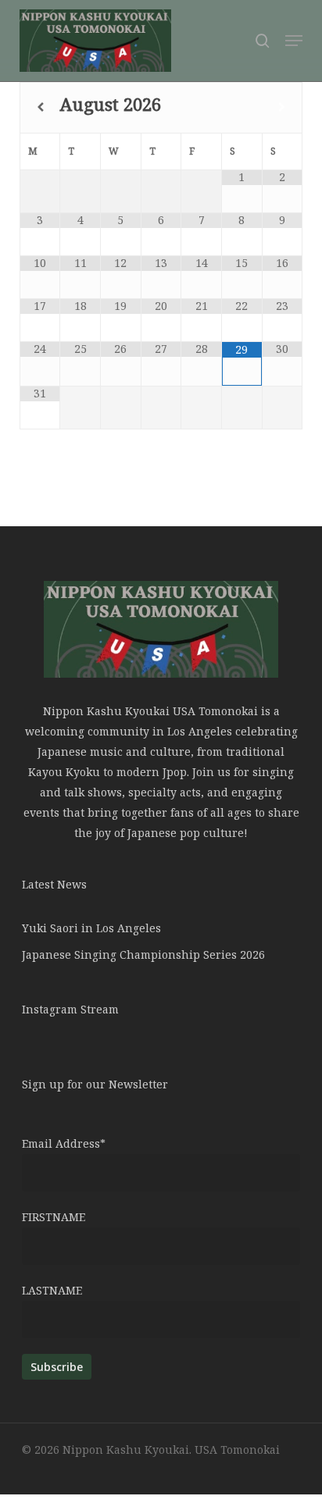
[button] (293, 40)
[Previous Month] (40, 107)
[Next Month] (282, 107)
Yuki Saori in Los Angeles (91, 928)
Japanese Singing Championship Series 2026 (143, 954)
